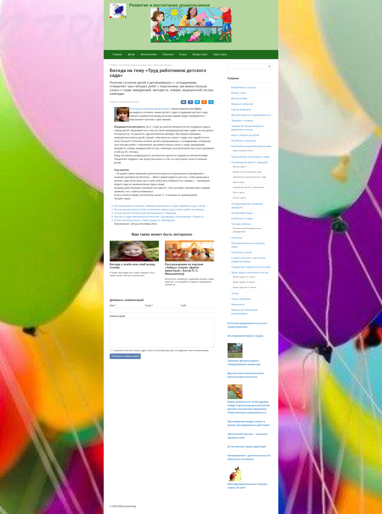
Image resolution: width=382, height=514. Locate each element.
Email (149, 305)
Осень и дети (239, 197)
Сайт (183, 305)
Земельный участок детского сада (249, 177)
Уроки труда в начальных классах (249, 272)
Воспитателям (149, 54)
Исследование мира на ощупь (246, 336)
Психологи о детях (241, 252)
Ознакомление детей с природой (249, 162)
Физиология (237, 304)
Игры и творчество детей (245, 135)
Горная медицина (241, 109)
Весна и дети (239, 166)
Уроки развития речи (129, 102)
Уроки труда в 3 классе (244, 282)
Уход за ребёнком (241, 299)
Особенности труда (242, 218)
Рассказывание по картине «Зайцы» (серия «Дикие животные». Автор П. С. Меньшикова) (184, 269)
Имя (113, 305)
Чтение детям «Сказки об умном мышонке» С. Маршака (145, 213)
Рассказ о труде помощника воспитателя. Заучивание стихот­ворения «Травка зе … (160, 216)
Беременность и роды (243, 87)
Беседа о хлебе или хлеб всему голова (132, 266)
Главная (117, 54)
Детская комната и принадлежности (251, 115)
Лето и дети (238, 192)
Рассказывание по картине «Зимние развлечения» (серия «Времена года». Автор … (161, 206)
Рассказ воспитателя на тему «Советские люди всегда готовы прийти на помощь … (160, 209)
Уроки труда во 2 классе (244, 287)
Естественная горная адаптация (247, 446)
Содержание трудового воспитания (251, 267)
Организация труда (241, 213)
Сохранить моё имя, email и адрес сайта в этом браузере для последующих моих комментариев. (161, 350)
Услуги (183, 54)
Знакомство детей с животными (248, 187)
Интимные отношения (243, 140)
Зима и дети (239, 182)
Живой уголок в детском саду (247, 172)
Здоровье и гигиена (242, 120)
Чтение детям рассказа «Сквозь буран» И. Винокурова (144, 220)
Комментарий (117, 316)
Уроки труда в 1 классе (244, 277)
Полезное (167, 54)
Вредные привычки (242, 104)
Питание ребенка (241, 224)
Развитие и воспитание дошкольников (169, 5)
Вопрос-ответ (200, 54)
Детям (131, 54)
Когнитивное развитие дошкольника (149, 108)
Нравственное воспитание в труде (250, 157)
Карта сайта (220, 54)
